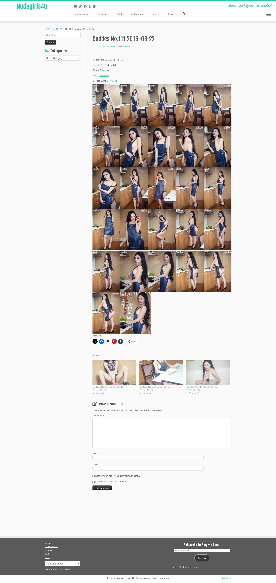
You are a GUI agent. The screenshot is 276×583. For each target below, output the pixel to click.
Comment (98, 415)
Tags (47, 557)
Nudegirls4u (31, 6)
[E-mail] (76, 6)
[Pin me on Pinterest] (95, 6)
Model (118, 14)
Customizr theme (162, 578)
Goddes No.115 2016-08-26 (201, 386)
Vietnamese (137, 14)
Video (156, 14)
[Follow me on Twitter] (81, 6)
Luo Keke (126, 46)
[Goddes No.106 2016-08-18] (114, 372)
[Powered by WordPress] (137, 577)
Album (102, 14)
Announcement (83, 14)
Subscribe (202, 558)
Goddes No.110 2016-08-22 (155, 386)
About (47, 543)
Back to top (226, 578)
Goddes (57, 28)
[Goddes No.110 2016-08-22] (161, 372)
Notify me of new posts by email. (112, 481)
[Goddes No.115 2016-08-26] (208, 372)
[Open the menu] (268, 14)
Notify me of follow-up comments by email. (117, 475)
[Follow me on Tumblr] (91, 6)
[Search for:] (185, 13)
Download (104, 75)
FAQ (47, 554)
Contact (48, 550)
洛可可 (103, 65)
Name (95, 453)
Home (47, 28)
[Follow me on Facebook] (86, 6)
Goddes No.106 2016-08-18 (108, 386)
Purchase (173, 14)
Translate (67, 569)
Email (95, 464)
